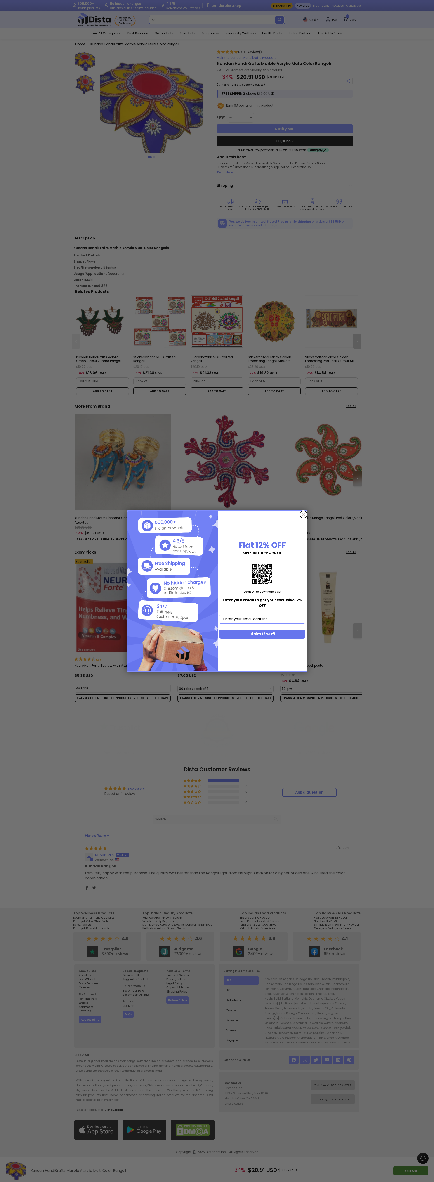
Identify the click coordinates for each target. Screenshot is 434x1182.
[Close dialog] (303, 514)
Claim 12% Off (262, 634)
